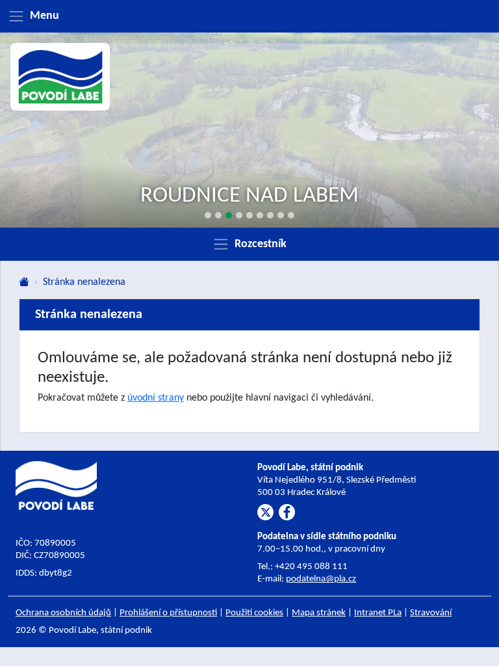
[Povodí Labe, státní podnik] (60, 77)
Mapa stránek (319, 613)
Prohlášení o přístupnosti (168, 613)
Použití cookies (254, 613)
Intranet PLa (378, 613)
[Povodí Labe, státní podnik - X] (265, 512)
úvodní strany (155, 398)
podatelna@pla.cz (321, 579)
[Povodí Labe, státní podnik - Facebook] (287, 512)
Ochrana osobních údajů (63, 613)
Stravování (431, 613)
